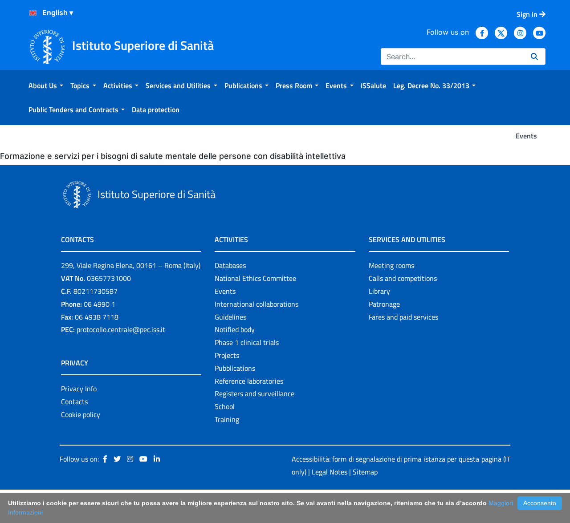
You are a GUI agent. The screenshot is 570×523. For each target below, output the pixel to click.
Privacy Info (79, 388)
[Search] (534, 56)
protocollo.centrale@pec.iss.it (121, 329)
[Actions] (32, 12)
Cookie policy (80, 414)
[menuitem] (46, 85)
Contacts (74, 401)
